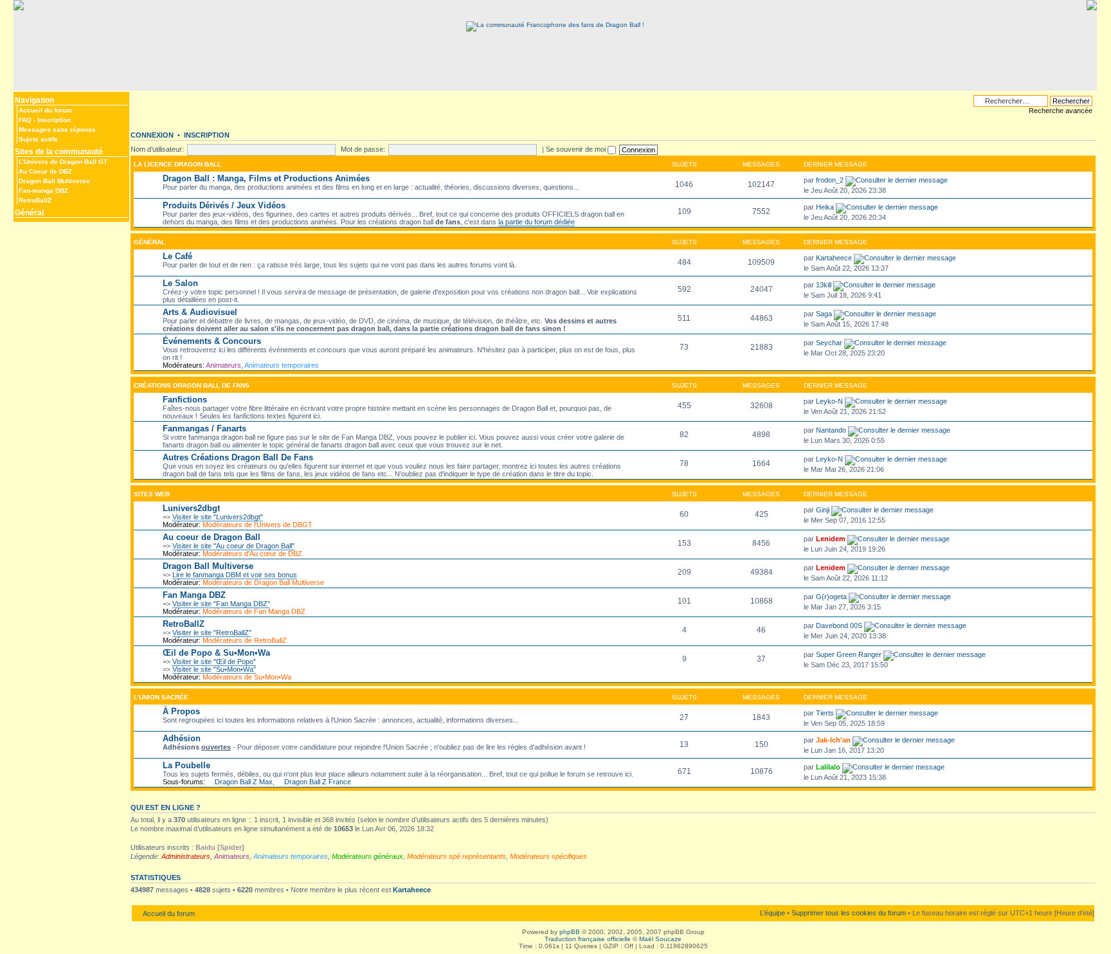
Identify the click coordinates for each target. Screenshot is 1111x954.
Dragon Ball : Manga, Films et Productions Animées (266, 178)
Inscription (54, 119)
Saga (824, 314)
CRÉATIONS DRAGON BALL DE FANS (191, 385)
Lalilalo (828, 767)
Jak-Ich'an (833, 740)
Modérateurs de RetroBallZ (245, 640)
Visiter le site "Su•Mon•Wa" (214, 669)
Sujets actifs (38, 139)
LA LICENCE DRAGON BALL (177, 164)
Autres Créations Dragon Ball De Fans (238, 457)
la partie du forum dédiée (536, 222)
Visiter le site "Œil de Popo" (214, 661)
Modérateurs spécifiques (548, 856)
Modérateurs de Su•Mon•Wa (247, 677)
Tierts (825, 713)
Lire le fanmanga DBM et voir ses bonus (234, 575)
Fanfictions (185, 399)
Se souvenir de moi (577, 149)
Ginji (822, 510)
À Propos (181, 711)
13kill (823, 285)
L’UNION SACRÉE (161, 697)
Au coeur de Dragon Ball (211, 537)
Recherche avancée (1060, 110)
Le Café (177, 256)
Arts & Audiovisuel (200, 312)
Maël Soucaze (660, 938)
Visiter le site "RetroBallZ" (211, 632)
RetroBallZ (35, 200)
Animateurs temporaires (281, 365)
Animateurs (223, 365)
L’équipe (772, 913)
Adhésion (182, 738)
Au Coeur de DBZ (45, 171)
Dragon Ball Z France (317, 782)
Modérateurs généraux (367, 856)
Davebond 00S (839, 625)
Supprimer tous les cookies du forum (848, 913)
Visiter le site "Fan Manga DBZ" (221, 604)
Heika (825, 207)
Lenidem (830, 539)
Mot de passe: (363, 149)
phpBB (569, 931)
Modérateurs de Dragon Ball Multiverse (263, 582)
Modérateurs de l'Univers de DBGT (257, 524)
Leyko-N (829, 401)
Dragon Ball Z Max (244, 782)
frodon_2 (830, 180)
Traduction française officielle (588, 938)
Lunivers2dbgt (191, 508)
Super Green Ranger (848, 654)
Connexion (152, 135)
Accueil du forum (45, 110)
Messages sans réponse (57, 129)
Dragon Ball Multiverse (54, 180)
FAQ (25, 119)
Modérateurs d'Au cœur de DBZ (252, 553)
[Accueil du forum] (555, 24)
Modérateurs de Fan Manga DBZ (254, 611)
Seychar (829, 342)
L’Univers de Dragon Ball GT (63, 161)
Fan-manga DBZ (43, 190)
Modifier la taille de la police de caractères (140, 98)
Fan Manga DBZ (194, 595)
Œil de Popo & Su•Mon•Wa (216, 653)
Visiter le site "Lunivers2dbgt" (217, 517)
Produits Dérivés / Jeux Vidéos (224, 205)
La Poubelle (186, 765)
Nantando (831, 430)
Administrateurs (185, 856)
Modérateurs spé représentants (456, 856)
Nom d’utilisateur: (157, 149)
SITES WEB (152, 494)
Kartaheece (834, 258)
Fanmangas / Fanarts (204, 428)
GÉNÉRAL (149, 242)
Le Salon (180, 283)
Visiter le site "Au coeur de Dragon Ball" (233, 546)
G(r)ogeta (831, 596)
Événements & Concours (212, 341)
